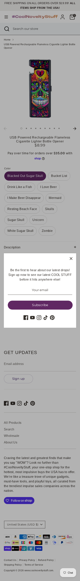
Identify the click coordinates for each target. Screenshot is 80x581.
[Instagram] (39, 317)
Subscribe (40, 305)
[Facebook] (25, 317)
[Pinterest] (52, 317)
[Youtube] (32, 317)
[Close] (71, 258)
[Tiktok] (45, 317)
